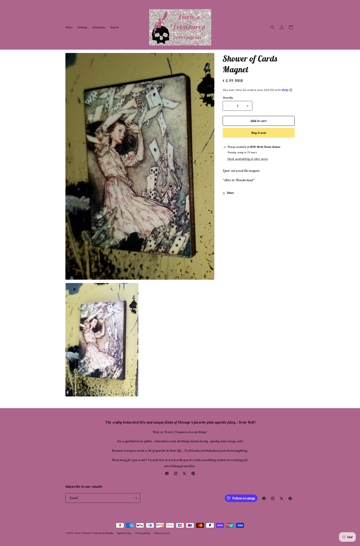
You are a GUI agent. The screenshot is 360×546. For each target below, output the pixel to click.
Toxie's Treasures (83, 533)
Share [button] (230, 193)
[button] (272, 27)
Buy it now (258, 133)
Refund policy (124, 533)
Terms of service (162, 533)
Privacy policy (142, 533)
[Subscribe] (135, 498)
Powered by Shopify (103, 533)
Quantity (228, 97)
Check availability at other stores (247, 159)
